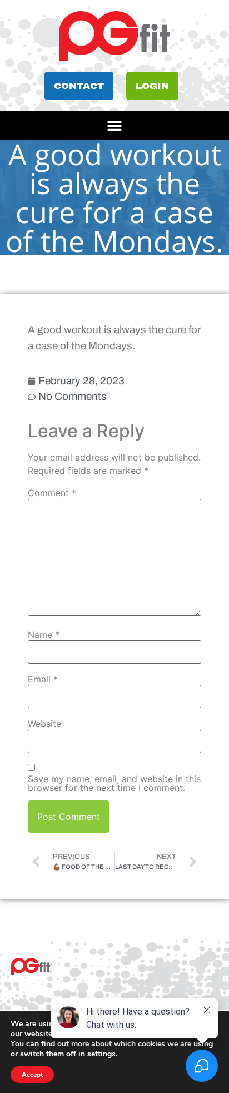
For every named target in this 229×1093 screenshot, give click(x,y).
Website (44, 723)
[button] (114, 125)
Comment (52, 492)
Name (43, 634)
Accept (32, 1074)
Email (43, 679)
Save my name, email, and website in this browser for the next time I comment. (114, 783)
